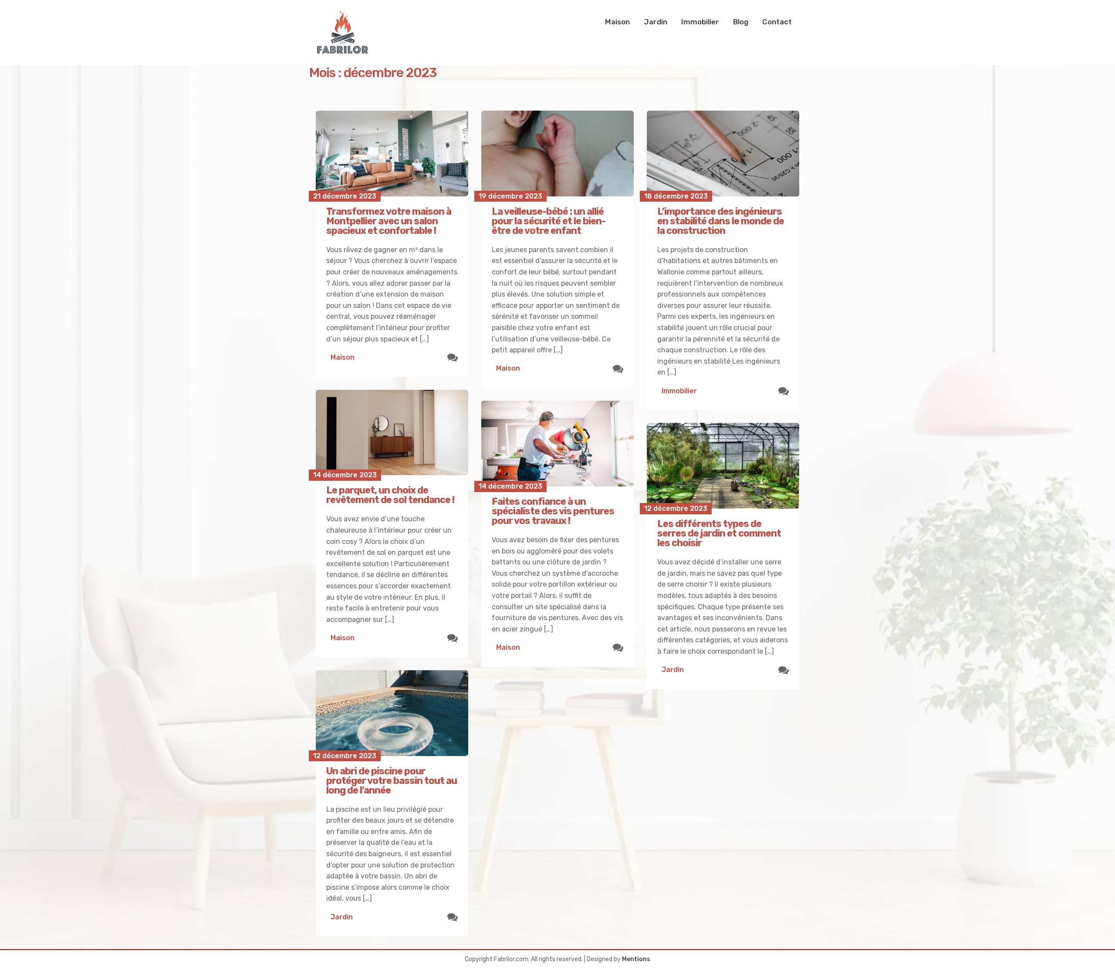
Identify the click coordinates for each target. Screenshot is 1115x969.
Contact (777, 21)
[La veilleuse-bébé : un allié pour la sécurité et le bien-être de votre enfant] (557, 153)
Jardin (655, 21)
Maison (617, 21)
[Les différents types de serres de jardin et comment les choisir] (723, 466)
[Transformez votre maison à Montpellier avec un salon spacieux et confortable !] (392, 153)
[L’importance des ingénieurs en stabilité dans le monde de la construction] (723, 153)
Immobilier (700, 21)
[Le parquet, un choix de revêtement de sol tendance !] (392, 433)
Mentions (636, 959)
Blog (740, 21)
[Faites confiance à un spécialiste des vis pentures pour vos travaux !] (557, 443)
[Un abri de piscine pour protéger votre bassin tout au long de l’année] (392, 713)
